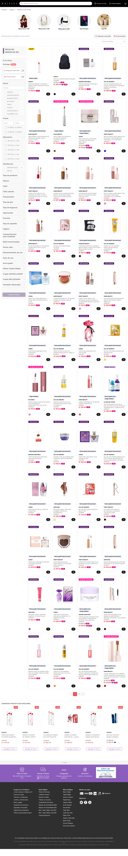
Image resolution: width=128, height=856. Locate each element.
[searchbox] (58, 3)
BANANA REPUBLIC (13, 98)
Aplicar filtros (14, 295)
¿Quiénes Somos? (44, 794)
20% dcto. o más (13, 141)
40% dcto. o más (13, 150)
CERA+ (9, 104)
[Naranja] (55, 686)
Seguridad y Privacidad (20, 807)
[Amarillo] (105, 359)
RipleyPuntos (67, 800)
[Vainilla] (55, 519)
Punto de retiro (120, 36)
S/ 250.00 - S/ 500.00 (15, 132)
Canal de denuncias (44, 815)
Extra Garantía (67, 805)
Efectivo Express (68, 797)
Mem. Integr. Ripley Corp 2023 (47, 813)
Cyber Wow (66, 810)
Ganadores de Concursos (21, 805)
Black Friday (66, 820)
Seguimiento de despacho (21, 810)
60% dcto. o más (13, 159)
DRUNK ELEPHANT (13, 111)
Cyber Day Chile (67, 813)
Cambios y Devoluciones (21, 800)
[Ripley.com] (11, 3)
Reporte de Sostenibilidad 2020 (48, 805)
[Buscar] (21, 3)
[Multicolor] (80, 414)
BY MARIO (10, 101)
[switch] (22, 71)
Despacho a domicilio (104, 36)
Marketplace (12, 167)
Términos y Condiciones (21, 797)
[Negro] (55, 94)
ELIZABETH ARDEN (13, 114)
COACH (9, 108)
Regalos (12, 9)
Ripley (9, 171)
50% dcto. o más (13, 154)
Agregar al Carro (10, 749)
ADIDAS (10, 92)
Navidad (4, 9)
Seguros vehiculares (69, 818)
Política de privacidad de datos (23, 813)
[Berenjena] (29, 629)
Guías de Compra (19, 794)
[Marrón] (55, 151)
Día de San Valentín (69, 826)
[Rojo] (29, 203)
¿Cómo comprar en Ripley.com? (23, 792)
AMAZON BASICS (13, 95)
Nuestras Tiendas (44, 797)
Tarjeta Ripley (67, 794)
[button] (125, 4)
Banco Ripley (67, 792)
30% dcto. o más (13, 145)
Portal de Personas (44, 792)
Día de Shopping (68, 823)
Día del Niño (66, 807)
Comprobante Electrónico (46, 802)
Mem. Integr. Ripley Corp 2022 (47, 810)
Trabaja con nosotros (45, 800)
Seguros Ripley (67, 802)
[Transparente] (105, 151)
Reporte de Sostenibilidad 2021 (48, 807)
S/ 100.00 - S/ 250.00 (15, 127)
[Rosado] (105, 203)
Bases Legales (18, 802)
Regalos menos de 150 (24, 9)
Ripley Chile (66, 815)
